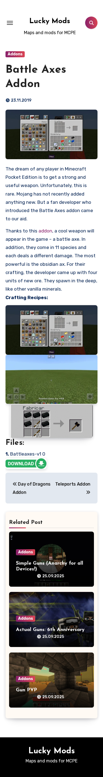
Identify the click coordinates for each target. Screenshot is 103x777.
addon (45, 231)
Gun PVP (26, 690)
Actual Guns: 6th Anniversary (50, 629)
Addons (15, 54)
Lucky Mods (49, 21)
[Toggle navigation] (9, 23)
